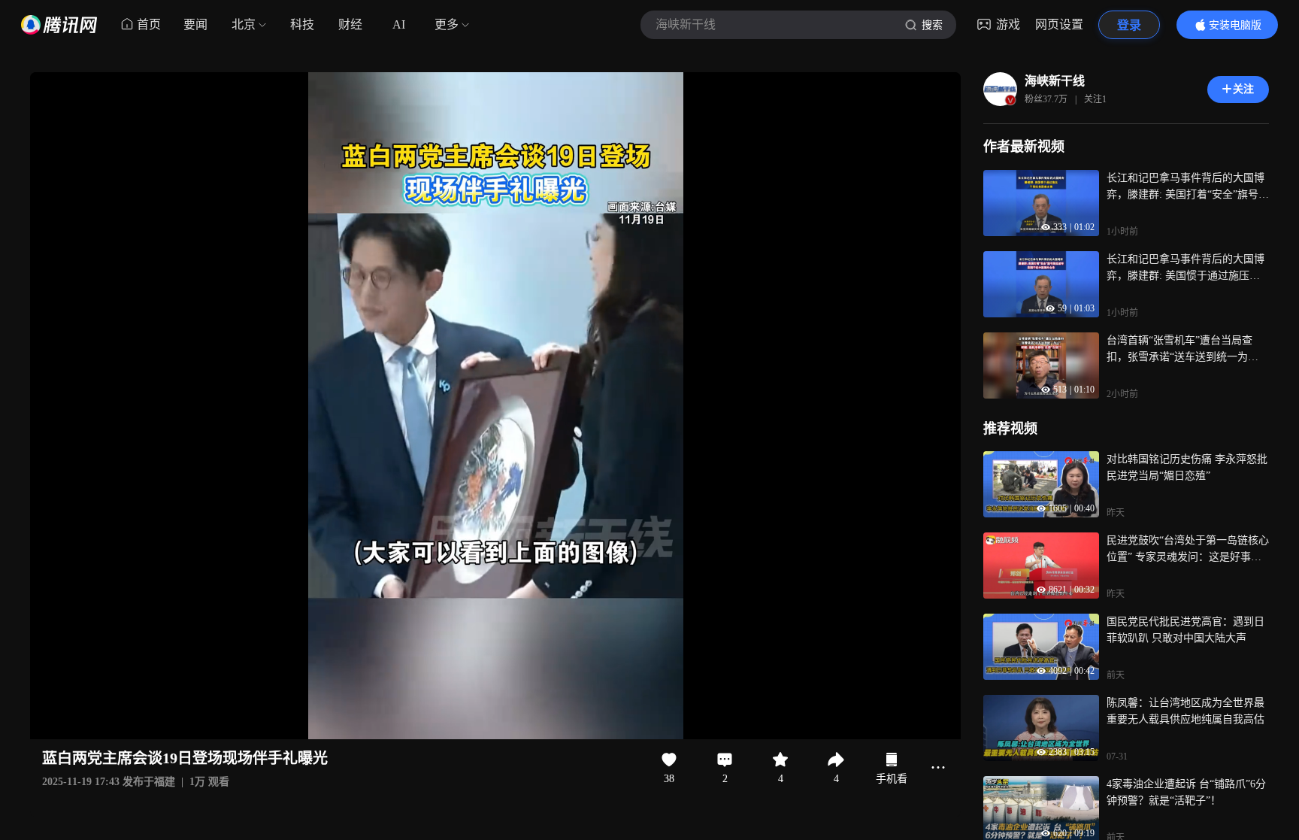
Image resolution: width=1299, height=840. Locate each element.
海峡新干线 (1055, 80)
